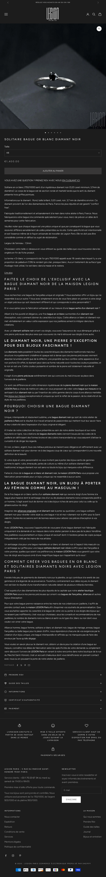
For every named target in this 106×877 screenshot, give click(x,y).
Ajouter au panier (53, 171)
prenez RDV (78, 2)
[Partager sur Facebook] (17, 665)
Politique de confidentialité (17, 846)
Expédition (9, 821)
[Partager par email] (29, 665)
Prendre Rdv (89, 821)
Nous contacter (12, 816)
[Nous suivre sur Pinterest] (20, 855)
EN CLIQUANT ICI (71, 180)
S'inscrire (71, 799)
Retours (8, 826)
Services (8, 836)
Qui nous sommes (92, 816)
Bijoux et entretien (92, 836)
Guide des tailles (91, 826)
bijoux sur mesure (17, 396)
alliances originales (27, 511)
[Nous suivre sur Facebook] (5, 855)
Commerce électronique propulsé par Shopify (65, 864)
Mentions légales (12, 841)
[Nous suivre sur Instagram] (13, 855)
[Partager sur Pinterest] (25, 665)
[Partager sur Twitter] (21, 665)
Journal (86, 831)
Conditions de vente (14, 831)
